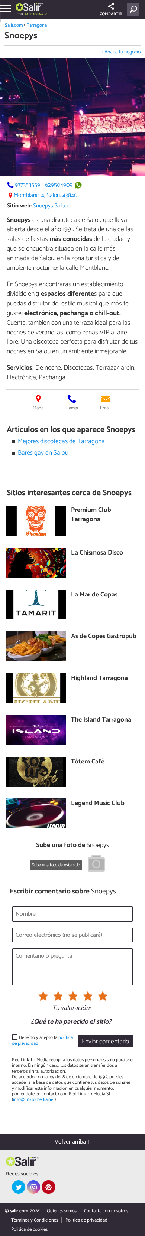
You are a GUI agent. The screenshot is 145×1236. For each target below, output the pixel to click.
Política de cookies (29, 1229)
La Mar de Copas (94, 595)
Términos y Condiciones (34, 1220)
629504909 (58, 185)
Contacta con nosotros (106, 1211)
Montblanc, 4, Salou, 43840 (45, 195)
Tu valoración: (71, 1008)
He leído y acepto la (42, 1040)
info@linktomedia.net (34, 1099)
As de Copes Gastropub (103, 636)
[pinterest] (48, 1187)
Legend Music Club (98, 803)
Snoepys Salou (50, 206)
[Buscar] (134, 9)
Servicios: (20, 367)
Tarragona (37, 25)
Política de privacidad (86, 1220)
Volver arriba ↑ (72, 1142)
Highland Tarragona (99, 678)
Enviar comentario (105, 1041)
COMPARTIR (111, 14)
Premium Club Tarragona (91, 515)
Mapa (38, 408)
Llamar (71, 408)
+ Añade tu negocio (121, 52)
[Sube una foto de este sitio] (96, 864)
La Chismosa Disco (97, 553)
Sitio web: (19, 206)
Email (105, 408)
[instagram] (33, 1187)
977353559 (27, 185)
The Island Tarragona (101, 720)
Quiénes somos (62, 1211)
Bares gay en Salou (43, 453)
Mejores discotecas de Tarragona (61, 441)
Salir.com (14, 25)
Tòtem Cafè (87, 762)
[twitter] (18, 1187)
